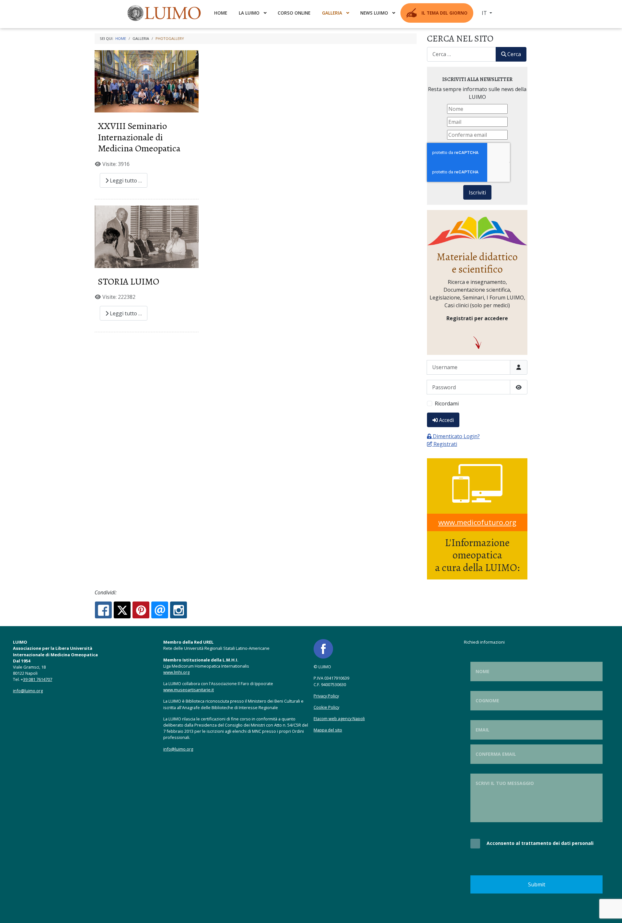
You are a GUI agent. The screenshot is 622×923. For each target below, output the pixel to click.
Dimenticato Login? (456, 436)
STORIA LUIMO (128, 281)
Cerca (514, 54)
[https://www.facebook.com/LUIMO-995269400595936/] (323, 648)
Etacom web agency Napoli (339, 718)
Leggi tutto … (125, 180)
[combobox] (461, 54)
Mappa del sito (328, 730)
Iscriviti (477, 192)
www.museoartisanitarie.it (188, 690)
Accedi (446, 420)
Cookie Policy (326, 707)
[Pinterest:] (140, 610)
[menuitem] (164, 13)
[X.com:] (122, 610)
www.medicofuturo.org (477, 522)
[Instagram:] (178, 610)
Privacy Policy (326, 696)
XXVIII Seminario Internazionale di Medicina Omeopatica (139, 137)
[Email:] (159, 610)
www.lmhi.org (176, 672)
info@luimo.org (28, 691)
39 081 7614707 (37, 679)
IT (485, 13)
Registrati (445, 444)
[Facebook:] (103, 610)
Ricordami (447, 403)
